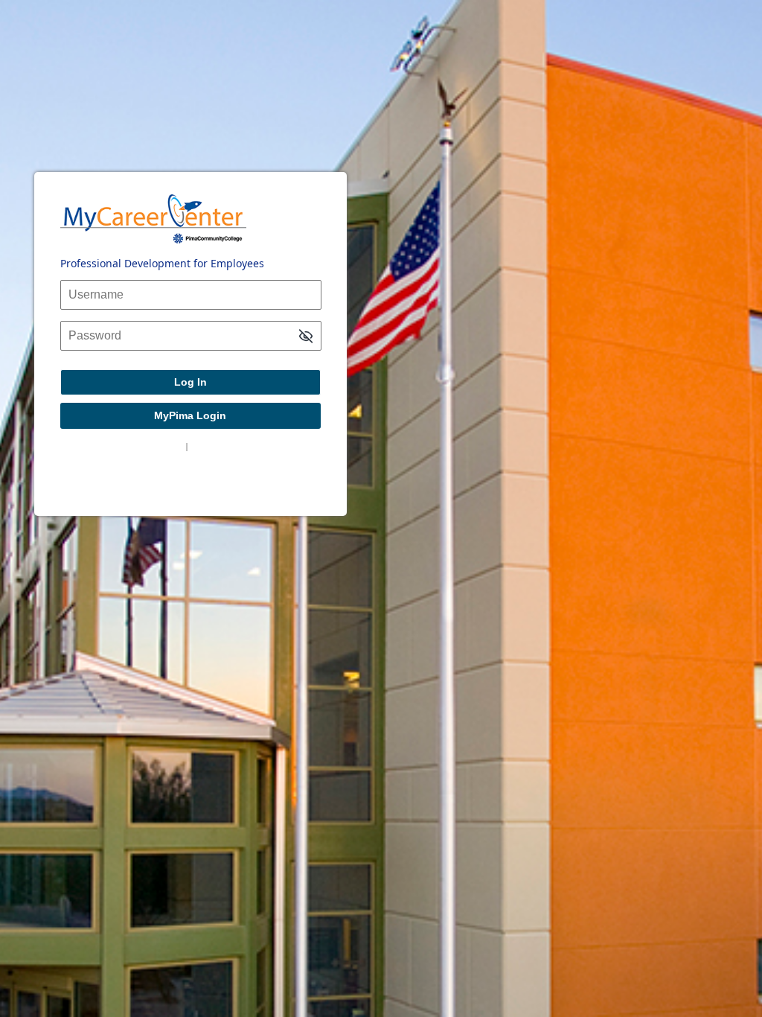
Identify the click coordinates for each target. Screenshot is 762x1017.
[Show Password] (305, 336)
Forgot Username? (144, 445)
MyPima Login (190, 415)
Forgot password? (227, 445)
